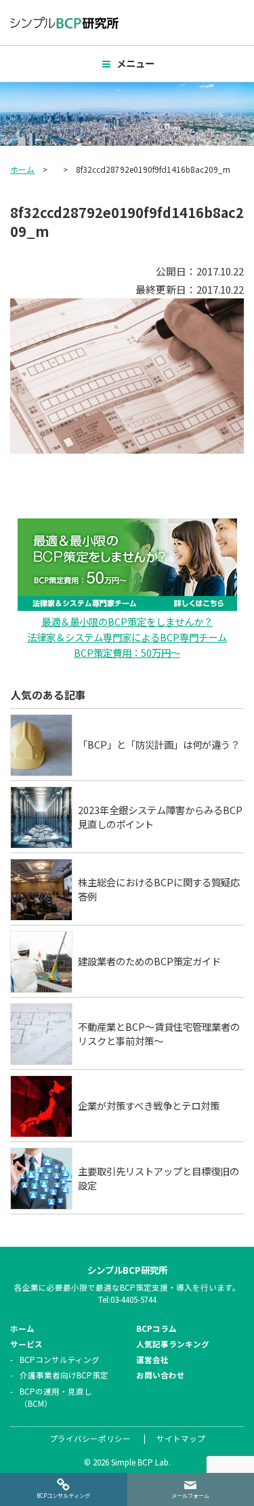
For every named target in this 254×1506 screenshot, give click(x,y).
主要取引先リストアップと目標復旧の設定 (158, 1178)
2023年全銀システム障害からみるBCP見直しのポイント (160, 817)
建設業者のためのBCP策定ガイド (149, 961)
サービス (26, 1344)
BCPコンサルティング (60, 1359)
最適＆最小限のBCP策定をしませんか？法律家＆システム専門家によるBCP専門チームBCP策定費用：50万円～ (127, 637)
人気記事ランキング (172, 1344)
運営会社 (152, 1359)
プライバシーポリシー (90, 1438)
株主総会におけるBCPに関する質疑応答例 (159, 889)
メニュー (135, 63)
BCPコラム (156, 1328)
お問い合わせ (160, 1375)
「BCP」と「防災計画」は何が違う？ (159, 744)
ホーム (22, 169)
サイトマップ (180, 1438)
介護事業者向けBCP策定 (64, 1375)
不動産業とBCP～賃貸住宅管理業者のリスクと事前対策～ (159, 1033)
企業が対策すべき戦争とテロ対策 (148, 1105)
